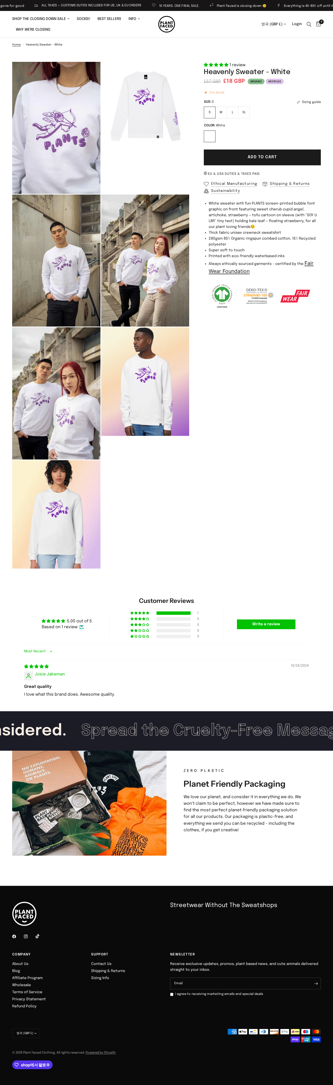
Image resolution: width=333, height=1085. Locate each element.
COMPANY (21, 954)
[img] (36, 667)
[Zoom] (90, 72)
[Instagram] (29, 936)
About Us (20, 964)
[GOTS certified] (222, 296)
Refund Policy (24, 1006)
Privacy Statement (29, 999)
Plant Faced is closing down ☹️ (213, 6)
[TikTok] (41, 936)
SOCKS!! (83, 19)
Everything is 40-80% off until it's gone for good (293, 6)
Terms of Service (27, 992)
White (209, 136)
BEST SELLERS (109, 19)
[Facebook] (17, 936)
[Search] (309, 24)
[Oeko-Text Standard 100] (258, 296)
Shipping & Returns (108, 971)
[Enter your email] (316, 983)
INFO (132, 19)
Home (16, 44)
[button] (216, 65)
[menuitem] (42, 19)
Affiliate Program (27, 978)
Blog (16, 971)
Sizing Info (100, 978)
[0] (317, 24)
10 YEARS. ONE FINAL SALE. (151, 6)
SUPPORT (99, 954)
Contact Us (101, 964)
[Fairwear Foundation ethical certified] (295, 296)
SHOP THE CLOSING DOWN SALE (39, 19)
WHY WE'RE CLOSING (33, 30)
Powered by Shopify (101, 1052)
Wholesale (21, 985)
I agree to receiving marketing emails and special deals (219, 994)
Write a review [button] (266, 624)
